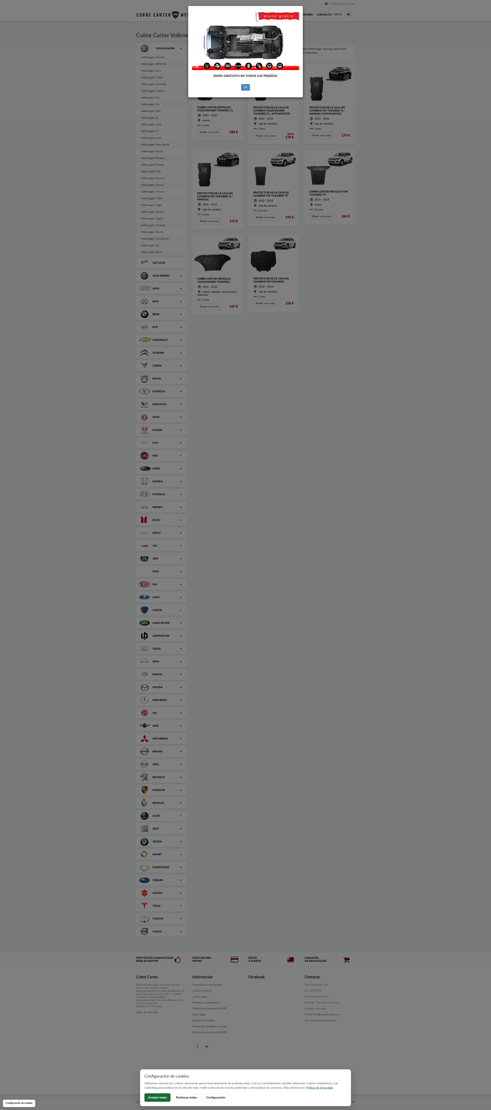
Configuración (215, 1097)
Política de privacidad (319, 1087)
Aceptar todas (157, 1097)
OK (245, 87)
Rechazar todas (186, 1097)
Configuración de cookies (19, 1103)
